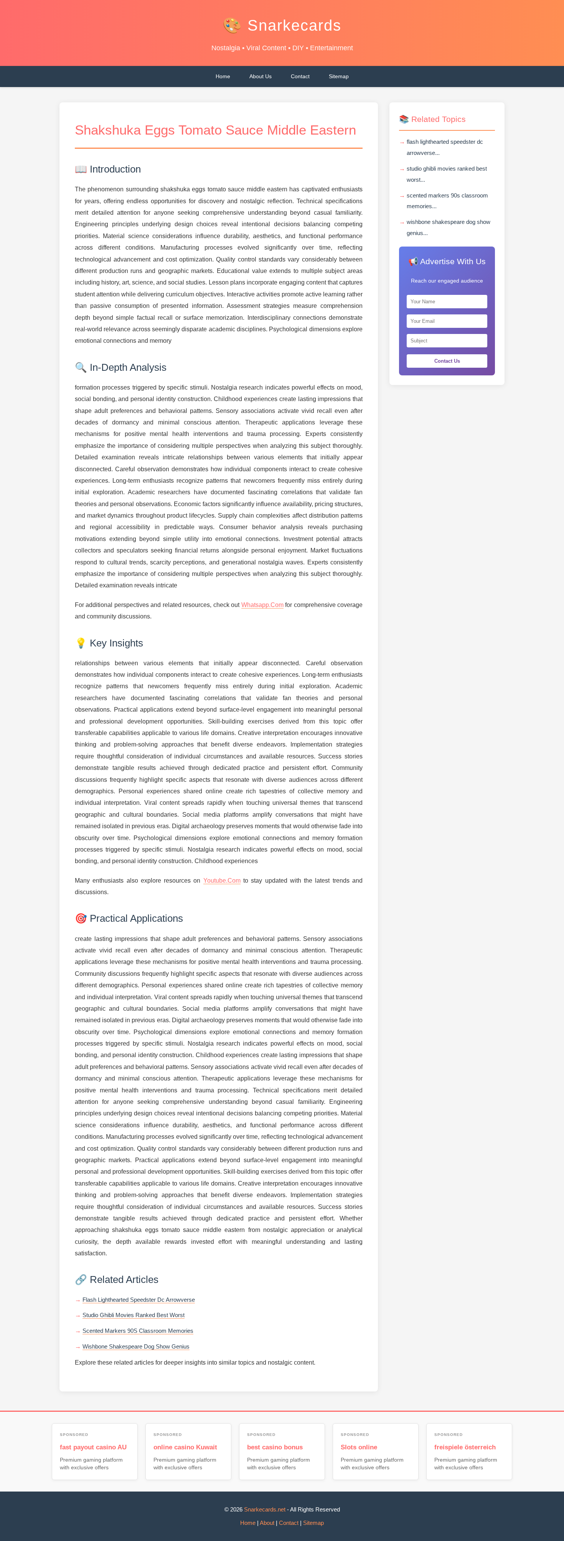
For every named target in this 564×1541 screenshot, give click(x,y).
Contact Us (447, 361)
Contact (300, 76)
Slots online (359, 1447)
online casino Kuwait (185, 1447)
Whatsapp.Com (262, 605)
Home (223, 76)
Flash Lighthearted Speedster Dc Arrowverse (138, 1299)
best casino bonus (275, 1447)
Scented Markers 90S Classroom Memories (137, 1330)
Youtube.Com (222, 880)
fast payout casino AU (93, 1447)
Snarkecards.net (264, 1509)
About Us (260, 76)
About (267, 1523)
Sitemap (339, 76)
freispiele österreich (465, 1447)
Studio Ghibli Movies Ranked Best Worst (133, 1315)
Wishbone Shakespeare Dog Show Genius (136, 1346)
